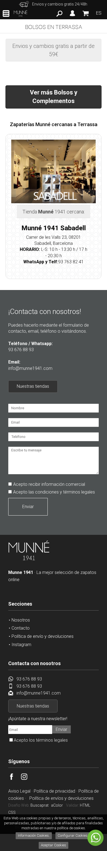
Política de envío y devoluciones (43, 636)
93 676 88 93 (21, 349)
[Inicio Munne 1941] (28, 559)
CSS (12, 812)
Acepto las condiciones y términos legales (54, 492)
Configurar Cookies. (73, 835)
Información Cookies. (34, 835)
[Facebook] (14, 778)
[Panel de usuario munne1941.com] (72, 16)
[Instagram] (27, 778)
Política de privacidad (54, 791)
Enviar (28, 506)
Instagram (21, 644)
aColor (57, 805)
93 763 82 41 (71, 261)
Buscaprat (39, 805)
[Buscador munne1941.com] (59, 15)
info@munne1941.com (30, 368)
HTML (85, 805)
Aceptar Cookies (53, 845)
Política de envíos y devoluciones (61, 798)
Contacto (21, 628)
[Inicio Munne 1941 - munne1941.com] (20, 13)
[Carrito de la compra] (85, 16)
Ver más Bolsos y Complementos (53, 96)
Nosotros (21, 620)
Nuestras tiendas (33, 386)
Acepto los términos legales (41, 740)
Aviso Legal (19, 791)
